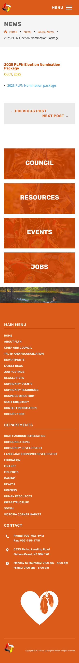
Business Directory (19, 396)
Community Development (23, 448)
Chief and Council (18, 347)
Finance (10, 466)
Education (12, 460)
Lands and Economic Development (30, 454)
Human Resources (18, 496)
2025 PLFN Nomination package (31, 85)
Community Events (18, 384)
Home (8, 335)
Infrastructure (16, 502)
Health (9, 484)
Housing (10, 490)
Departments (14, 359)
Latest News (13, 366)
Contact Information (20, 408)
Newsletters (14, 378)
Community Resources (21, 390)
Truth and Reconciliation (24, 353)
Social (9, 508)
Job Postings (14, 372)
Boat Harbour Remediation (24, 436)
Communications (17, 442)
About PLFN (12, 341)
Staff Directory (16, 402)
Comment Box (14, 414)
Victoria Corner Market (22, 514)
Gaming (9, 478)
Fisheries (11, 472)
